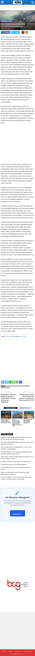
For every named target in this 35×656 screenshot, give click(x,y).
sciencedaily (10, 336)
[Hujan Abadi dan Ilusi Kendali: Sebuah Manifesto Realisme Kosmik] (6, 415)
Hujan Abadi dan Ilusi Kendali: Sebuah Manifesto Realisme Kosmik (6, 421)
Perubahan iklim (5, 387)
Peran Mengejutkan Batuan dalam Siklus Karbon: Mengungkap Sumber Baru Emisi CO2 (17, 423)
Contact (4, 651)
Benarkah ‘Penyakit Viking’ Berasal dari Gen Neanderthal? (15, 461)
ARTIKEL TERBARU (24, 408)
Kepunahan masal (17, 386)
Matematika (26, 386)
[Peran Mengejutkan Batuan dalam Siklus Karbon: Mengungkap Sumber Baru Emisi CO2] (17, 415)
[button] (32, 2)
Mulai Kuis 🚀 (17, 514)
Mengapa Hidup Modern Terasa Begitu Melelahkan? (14, 464)
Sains (10, 21)
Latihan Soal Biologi (27, 651)
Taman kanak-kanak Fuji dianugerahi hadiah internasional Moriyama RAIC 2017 (26, 397)
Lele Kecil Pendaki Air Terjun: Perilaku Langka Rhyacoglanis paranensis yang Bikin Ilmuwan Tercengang (16, 478)
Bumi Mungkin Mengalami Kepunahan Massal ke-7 (28, 421)
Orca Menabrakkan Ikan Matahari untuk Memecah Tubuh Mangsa (15, 468)
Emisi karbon (9, 386)
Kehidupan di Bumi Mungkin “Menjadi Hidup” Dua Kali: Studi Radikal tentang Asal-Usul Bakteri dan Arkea (16, 438)
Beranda (2, 6)
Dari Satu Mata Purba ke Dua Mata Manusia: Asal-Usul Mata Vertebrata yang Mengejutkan (16, 448)
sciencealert (23, 336)
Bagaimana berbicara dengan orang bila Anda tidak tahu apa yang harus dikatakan (8, 398)
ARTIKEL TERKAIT (10, 408)
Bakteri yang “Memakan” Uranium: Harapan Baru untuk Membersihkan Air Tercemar (15, 473)
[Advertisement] (17, 143)
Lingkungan (4, 21)
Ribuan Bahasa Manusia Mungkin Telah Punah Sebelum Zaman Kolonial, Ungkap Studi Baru (17, 457)
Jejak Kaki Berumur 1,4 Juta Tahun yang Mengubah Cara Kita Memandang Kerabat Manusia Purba (16, 452)
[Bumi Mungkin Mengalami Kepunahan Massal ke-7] (29, 415)
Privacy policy (17, 651)
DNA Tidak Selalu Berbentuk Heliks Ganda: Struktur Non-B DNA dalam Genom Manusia (17, 443)
